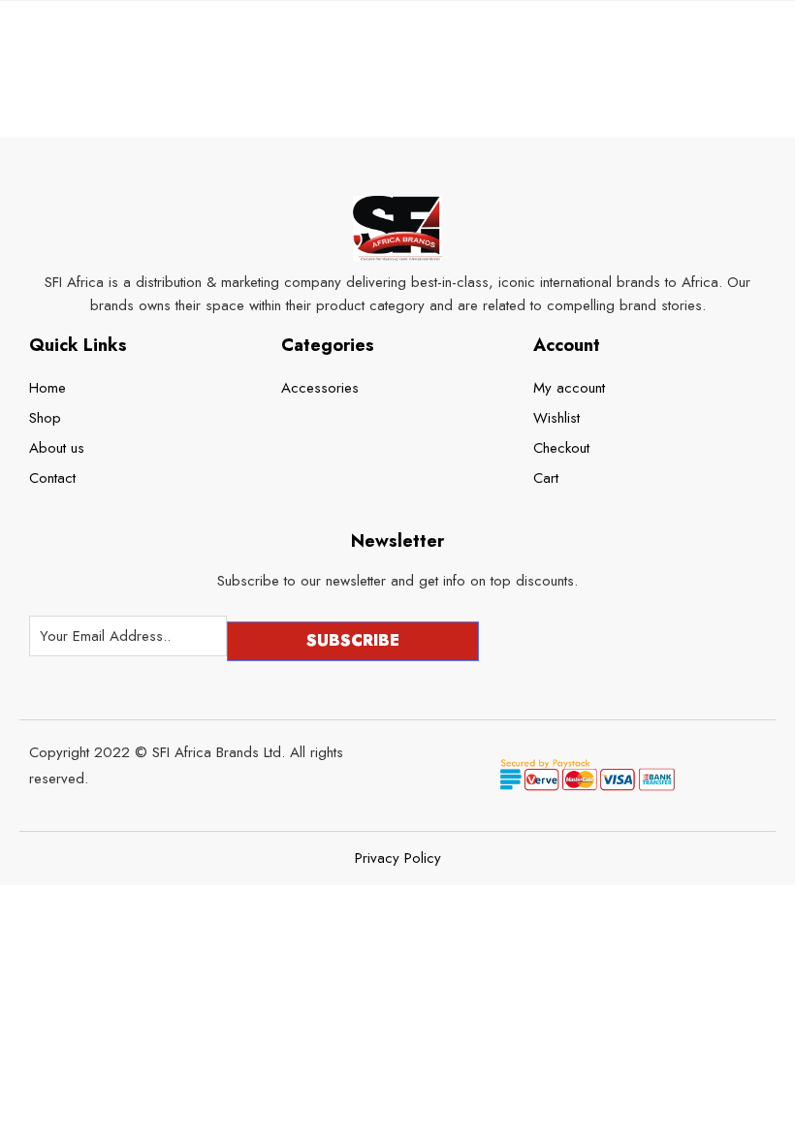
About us (56, 448)
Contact (52, 478)
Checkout (561, 448)
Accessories (320, 387)
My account (569, 387)
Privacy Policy (398, 858)
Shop (45, 418)
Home (47, 387)
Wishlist (556, 418)
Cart (545, 478)
